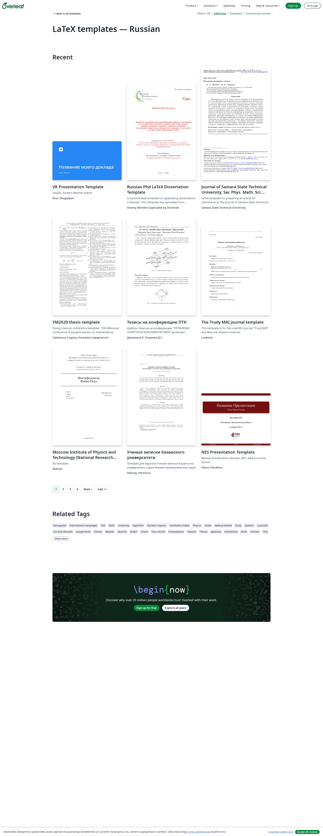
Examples (236, 13)
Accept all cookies (307, 831)
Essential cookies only (280, 831)
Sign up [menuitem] (293, 6)
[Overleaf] (13, 5)
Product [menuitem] (191, 6)
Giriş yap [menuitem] (312, 6)
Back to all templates (67, 13)
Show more (61, 538)
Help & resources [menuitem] (267, 6)
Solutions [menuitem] (210, 6)
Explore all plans (175, 608)
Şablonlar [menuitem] (229, 6)
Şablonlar (220, 13)
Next (88, 489)
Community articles (258, 13)
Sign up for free (146, 608)
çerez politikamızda (199, 831)
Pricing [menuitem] (245, 6)
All (208, 13)
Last (102, 489)
